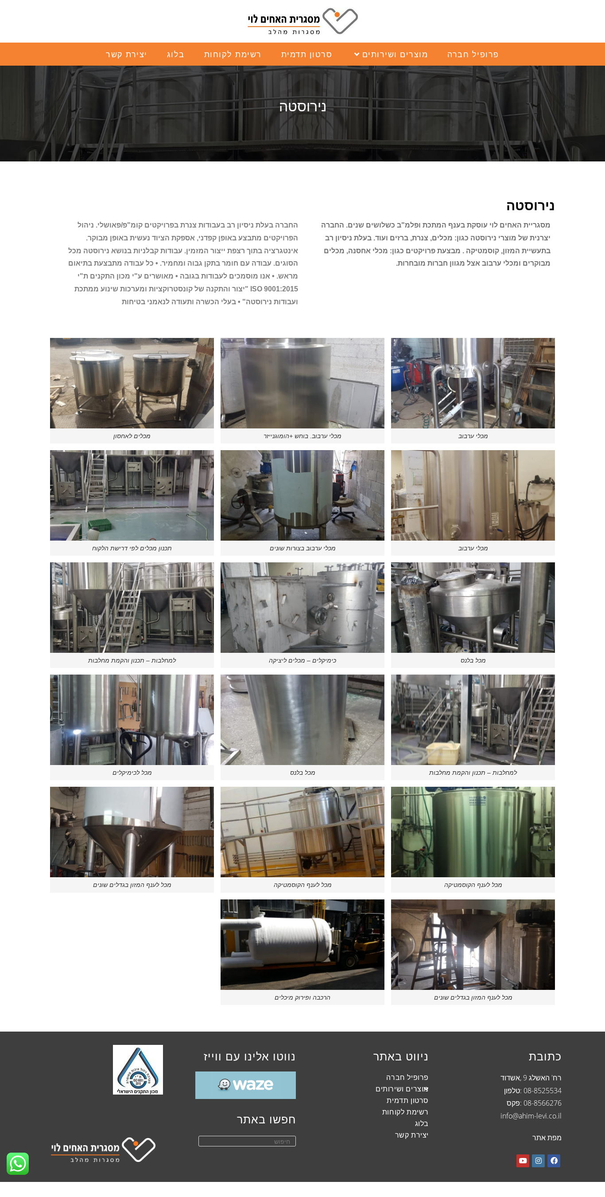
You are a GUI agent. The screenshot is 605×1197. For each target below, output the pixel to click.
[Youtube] (522, 1160)
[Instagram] (538, 1160)
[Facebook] (553, 1160)
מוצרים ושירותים (402, 1089)
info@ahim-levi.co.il (531, 1116)
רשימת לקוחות (405, 1112)
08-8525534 (543, 1090)
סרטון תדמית (408, 1100)
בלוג (422, 1123)
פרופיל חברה (407, 1077)
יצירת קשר (412, 1135)
